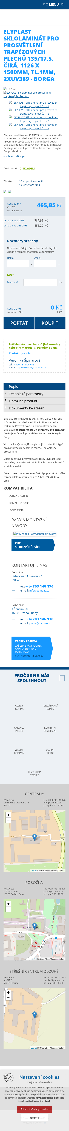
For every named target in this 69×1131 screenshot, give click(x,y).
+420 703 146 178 (56, 888)
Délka (10, 258)
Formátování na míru (50, 707)
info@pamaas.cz (39, 590)
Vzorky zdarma (19, 707)
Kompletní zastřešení (50, 729)
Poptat (19, 323)
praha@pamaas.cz (40, 623)
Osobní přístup (50, 751)
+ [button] (8, 815)
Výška (37, 258)
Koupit (50, 323)
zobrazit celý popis (15, 156)
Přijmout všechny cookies (34, 1109)
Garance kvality (19, 729)
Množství (12, 282)
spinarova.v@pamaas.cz (32, 367)
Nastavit (34, 1117)
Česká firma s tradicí (34, 773)
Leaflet (34, 870)
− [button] (8, 820)
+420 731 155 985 (56, 977)
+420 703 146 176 (56, 799)
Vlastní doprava (19, 751)
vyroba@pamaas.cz (54, 980)
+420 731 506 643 (24, 364)
